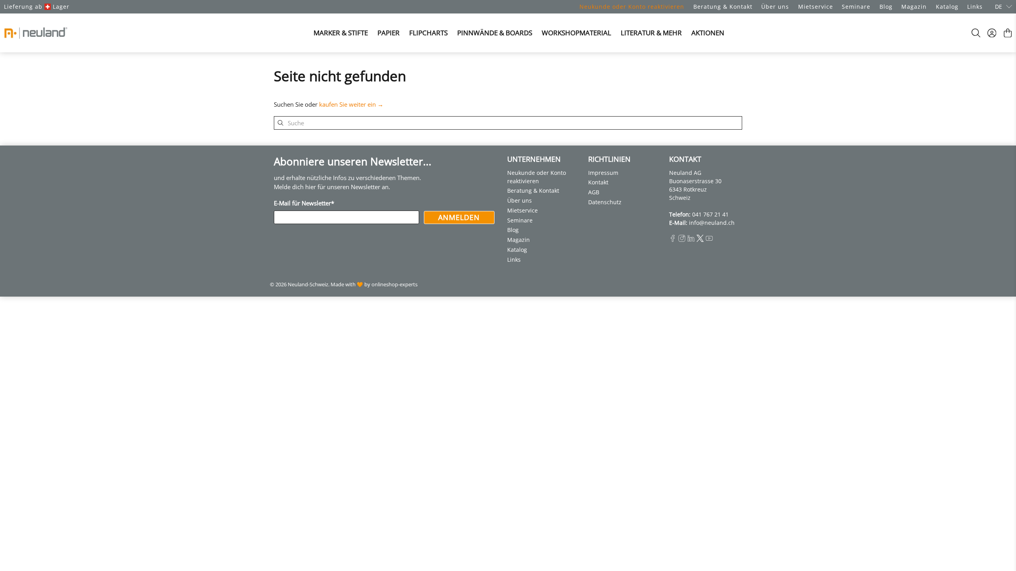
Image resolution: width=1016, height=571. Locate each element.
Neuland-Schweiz (308, 284)
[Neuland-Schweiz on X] (700, 239)
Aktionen (707, 32)
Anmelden (459, 217)
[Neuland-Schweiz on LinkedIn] (691, 239)
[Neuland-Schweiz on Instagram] (681, 239)
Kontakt (598, 182)
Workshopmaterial (576, 32)
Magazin (914, 6)
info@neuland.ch (712, 222)
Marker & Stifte (341, 32)
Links (975, 6)
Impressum (603, 172)
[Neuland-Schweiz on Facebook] (672, 239)
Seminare (856, 6)
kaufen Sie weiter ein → (351, 104)
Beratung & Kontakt (722, 6)
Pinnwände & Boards (494, 32)
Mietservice (815, 6)
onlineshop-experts (394, 284)
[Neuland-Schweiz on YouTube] (709, 239)
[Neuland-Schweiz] (35, 33)
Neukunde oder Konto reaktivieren (631, 6)
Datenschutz (605, 202)
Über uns (775, 6)
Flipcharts (428, 32)
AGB (593, 192)
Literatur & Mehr (651, 32)
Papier (388, 32)
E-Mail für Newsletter (304, 203)
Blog (886, 6)
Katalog (947, 6)
